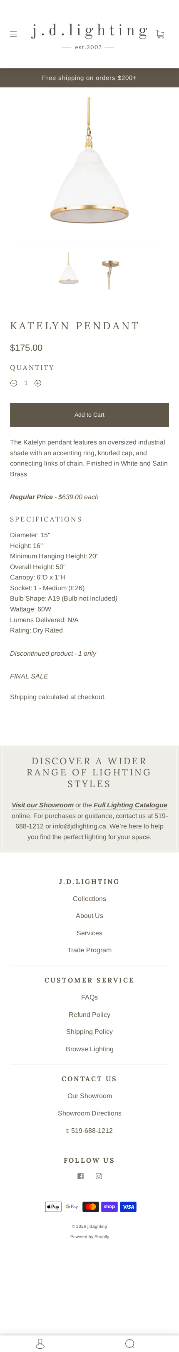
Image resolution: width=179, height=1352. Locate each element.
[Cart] (160, 34)
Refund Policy (89, 1014)
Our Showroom (89, 1095)
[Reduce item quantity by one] (14, 384)
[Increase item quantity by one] (38, 384)
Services (89, 933)
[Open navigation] (19, 34)
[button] (30, 173)
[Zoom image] (89, 173)
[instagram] (99, 1176)
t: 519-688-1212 (89, 1130)
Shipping (23, 696)
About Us (89, 915)
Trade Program (89, 950)
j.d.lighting (97, 1226)
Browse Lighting (90, 1049)
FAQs (89, 997)
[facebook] (80, 1176)
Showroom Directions (90, 1113)
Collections (89, 898)
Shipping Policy (89, 1031)
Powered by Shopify (89, 1236)
